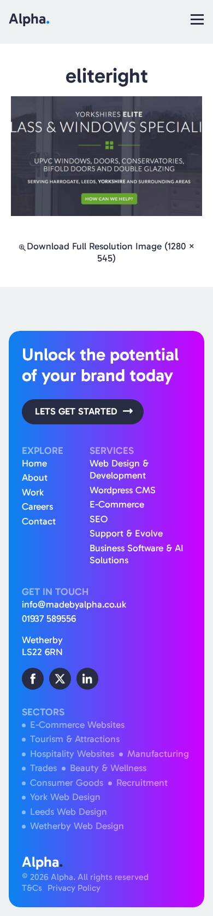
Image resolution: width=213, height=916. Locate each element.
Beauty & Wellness (108, 768)
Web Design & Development (119, 470)
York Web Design (65, 797)
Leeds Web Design (68, 812)
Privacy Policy (74, 888)
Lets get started (76, 411)
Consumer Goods (66, 783)
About (35, 477)
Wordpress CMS (123, 490)
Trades (43, 768)
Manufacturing (158, 754)
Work (33, 492)
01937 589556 (49, 619)
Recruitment (142, 783)
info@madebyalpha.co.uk (74, 604)
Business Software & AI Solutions (137, 554)
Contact (39, 521)
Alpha (29, 18)
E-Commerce (117, 504)
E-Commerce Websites (77, 725)
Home (34, 463)
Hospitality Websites (72, 754)
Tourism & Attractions (75, 739)
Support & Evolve (126, 533)
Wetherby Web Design (77, 826)
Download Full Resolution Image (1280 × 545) (111, 253)
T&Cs (32, 888)
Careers (37, 506)
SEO (99, 519)
